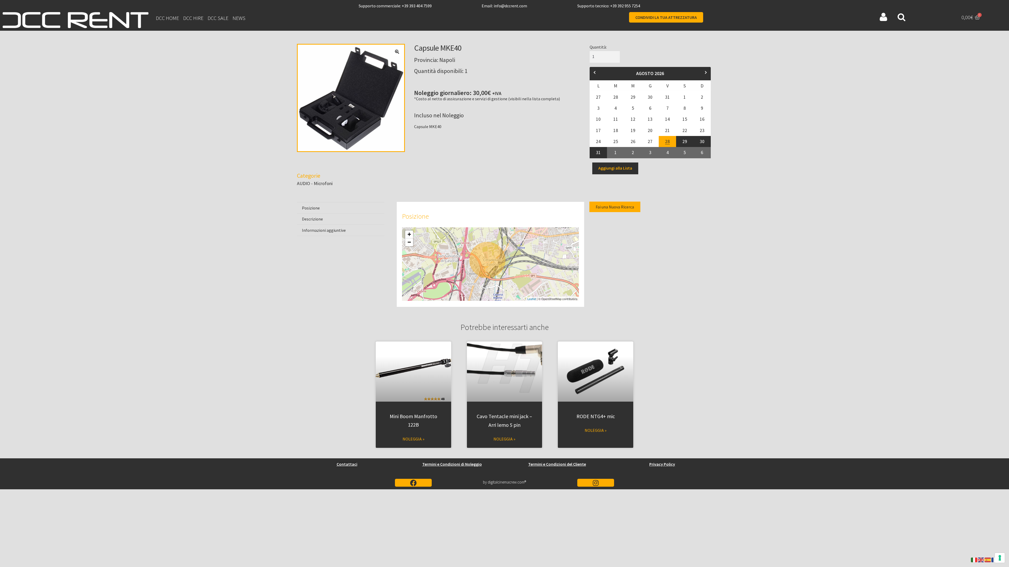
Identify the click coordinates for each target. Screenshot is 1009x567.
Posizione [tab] (311, 208)
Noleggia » (413, 439)
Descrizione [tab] (312, 219)
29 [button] (684, 140)
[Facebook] (413, 483)
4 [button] (668, 151)
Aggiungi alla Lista (615, 168)
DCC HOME (167, 18)
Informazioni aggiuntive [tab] (324, 230)
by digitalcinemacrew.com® (504, 482)
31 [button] (597, 151)
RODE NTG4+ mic (595, 416)
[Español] (988, 559)
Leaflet (531, 299)
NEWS (239, 18)
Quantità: (598, 47)
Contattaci (347, 464)
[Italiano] (974, 559)
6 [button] (702, 151)
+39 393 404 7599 (417, 5)
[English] (981, 559)
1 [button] (616, 151)
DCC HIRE (193, 18)
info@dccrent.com (510, 5)
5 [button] (685, 151)
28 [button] (667, 140)
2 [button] (633, 151)
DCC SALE (218, 18)
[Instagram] (595, 483)
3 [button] (650, 151)
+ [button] (409, 234)
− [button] (409, 242)
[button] (397, 52)
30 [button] (702, 140)
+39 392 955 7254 (625, 5)
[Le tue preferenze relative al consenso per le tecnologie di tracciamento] (1000, 558)
